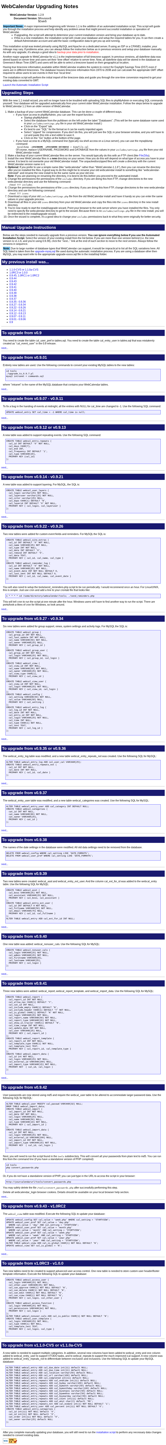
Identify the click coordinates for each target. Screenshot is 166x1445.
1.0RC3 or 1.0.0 (18, 272)
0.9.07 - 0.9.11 (17, 316)
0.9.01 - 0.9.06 (17, 319)
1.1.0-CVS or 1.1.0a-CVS (23, 269)
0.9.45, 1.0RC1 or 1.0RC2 (24, 275)
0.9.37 (13, 298)
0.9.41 (13, 287)
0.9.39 (13, 293)
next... (4, 348)
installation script (106, 1432)
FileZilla (143, 155)
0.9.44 (13, 278)
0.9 (11, 322)
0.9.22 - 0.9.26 (17, 307)
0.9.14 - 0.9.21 (17, 310)
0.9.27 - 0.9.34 (17, 304)
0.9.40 (13, 290)
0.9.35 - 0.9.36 (17, 301)
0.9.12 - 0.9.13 (17, 313)
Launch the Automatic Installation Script (25, 85)
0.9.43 (13, 281)
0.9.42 (13, 284)
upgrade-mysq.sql (45, 251)
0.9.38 (13, 296)
